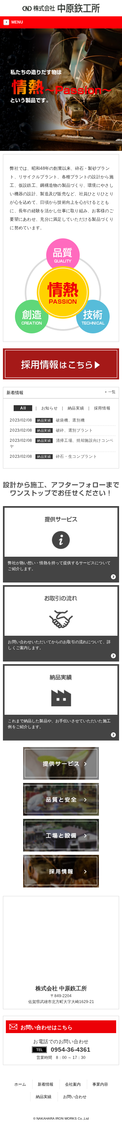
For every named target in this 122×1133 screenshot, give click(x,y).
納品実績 (43, 1096)
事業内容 (100, 1084)
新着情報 (45, 1084)
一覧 (111, 392)
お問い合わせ (75, 1096)
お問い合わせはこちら (46, 1027)
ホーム (20, 1084)
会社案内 (73, 1084)
